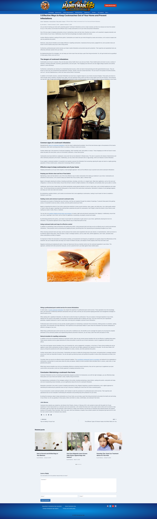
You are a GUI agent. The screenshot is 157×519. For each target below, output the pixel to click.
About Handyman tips (70, 506)
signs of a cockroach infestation (56, 145)
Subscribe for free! (110, 5)
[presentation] (48, 441)
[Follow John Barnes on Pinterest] (51, 415)
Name (43, 496)
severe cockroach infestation (56, 309)
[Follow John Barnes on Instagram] (46, 415)
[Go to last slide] (37, 447)
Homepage (51, 12)
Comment (44, 479)
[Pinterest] (113, 506)
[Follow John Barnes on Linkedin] (49, 415)
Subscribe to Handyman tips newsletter (52, 506)
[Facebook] (108, 506)
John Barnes (40, 457)
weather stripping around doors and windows (60, 213)
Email (81, 496)
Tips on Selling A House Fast (47, 420)
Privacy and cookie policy (69, 508)
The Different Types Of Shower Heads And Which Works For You (101, 420)
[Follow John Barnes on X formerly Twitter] (44, 415)
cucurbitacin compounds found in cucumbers (88, 359)
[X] (110, 506)
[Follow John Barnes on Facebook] (41, 415)
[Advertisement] (78, 294)
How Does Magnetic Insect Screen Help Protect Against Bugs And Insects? (77, 455)
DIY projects (101, 12)
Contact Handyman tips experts (50, 508)
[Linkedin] (115, 506)
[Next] (120, 447)
